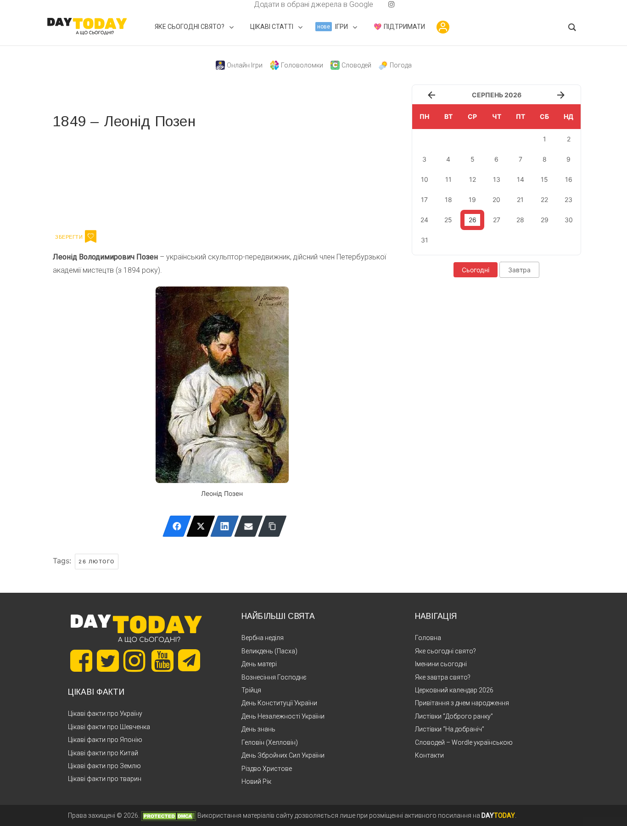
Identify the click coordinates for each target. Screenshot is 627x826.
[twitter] (235, 4)
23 (568, 199)
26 (472, 220)
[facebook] (242, 4)
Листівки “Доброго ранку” (454, 716)
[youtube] (384, 4)
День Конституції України (279, 703)
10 (424, 179)
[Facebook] (176, 526)
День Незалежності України (283, 716)
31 (424, 240)
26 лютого (96, 561)
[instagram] (391, 4)
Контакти (429, 755)
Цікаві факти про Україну (105, 713)
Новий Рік (256, 781)
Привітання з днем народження (462, 703)
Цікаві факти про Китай (103, 753)
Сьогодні (475, 270)
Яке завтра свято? (442, 677)
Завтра (519, 270)
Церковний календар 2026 (454, 690)
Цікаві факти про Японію (105, 739)
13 (496, 179)
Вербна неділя (262, 637)
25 (448, 220)
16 (568, 179)
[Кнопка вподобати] (90, 236)
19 (472, 199)
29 (545, 220)
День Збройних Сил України (283, 755)
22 (544, 199)
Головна (428, 637)
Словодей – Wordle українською (464, 742)
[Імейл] (248, 526)
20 (496, 199)
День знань (258, 729)
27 (496, 220)
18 (448, 199)
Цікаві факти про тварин (104, 778)
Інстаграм (150, 178)
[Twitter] (200, 526)
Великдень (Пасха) (269, 651)
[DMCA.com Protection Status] (168, 815)
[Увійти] (443, 27)
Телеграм (86, 178)
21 (520, 199)
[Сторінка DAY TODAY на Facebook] (81, 661)
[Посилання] (272, 526)
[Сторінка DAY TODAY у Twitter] (108, 661)
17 (424, 199)
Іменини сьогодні (441, 664)
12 (472, 179)
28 (520, 220)
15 (544, 179)
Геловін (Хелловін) (269, 742)
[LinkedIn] (224, 526)
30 (569, 220)
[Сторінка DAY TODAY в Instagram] (134, 661)
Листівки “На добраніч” (449, 729)
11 (448, 179)
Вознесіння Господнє (274, 677)
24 (424, 220)
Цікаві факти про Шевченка (109, 726)
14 (520, 179)
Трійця (251, 690)
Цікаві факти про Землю (104, 766)
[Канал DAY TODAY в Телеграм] (189, 661)
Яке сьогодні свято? (445, 651)
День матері (259, 664)
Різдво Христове (266, 768)
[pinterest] (377, 4)
